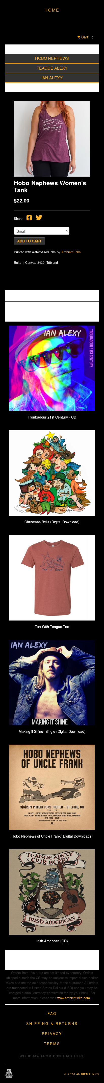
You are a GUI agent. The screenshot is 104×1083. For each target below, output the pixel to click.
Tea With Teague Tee (52, 626)
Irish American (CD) (52, 940)
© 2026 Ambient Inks (81, 1074)
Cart (86, 36)
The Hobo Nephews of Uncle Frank (52, 22)
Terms (52, 1043)
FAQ (52, 1013)
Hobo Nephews (52, 58)
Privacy (52, 1033)
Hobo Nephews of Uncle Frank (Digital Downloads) (52, 836)
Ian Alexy (52, 78)
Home (52, 10)
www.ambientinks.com (73, 997)
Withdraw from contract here (52, 1056)
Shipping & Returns (52, 1023)
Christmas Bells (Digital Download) (52, 521)
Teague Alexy (52, 68)
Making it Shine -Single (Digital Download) (52, 731)
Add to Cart (29, 240)
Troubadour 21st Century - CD (52, 417)
